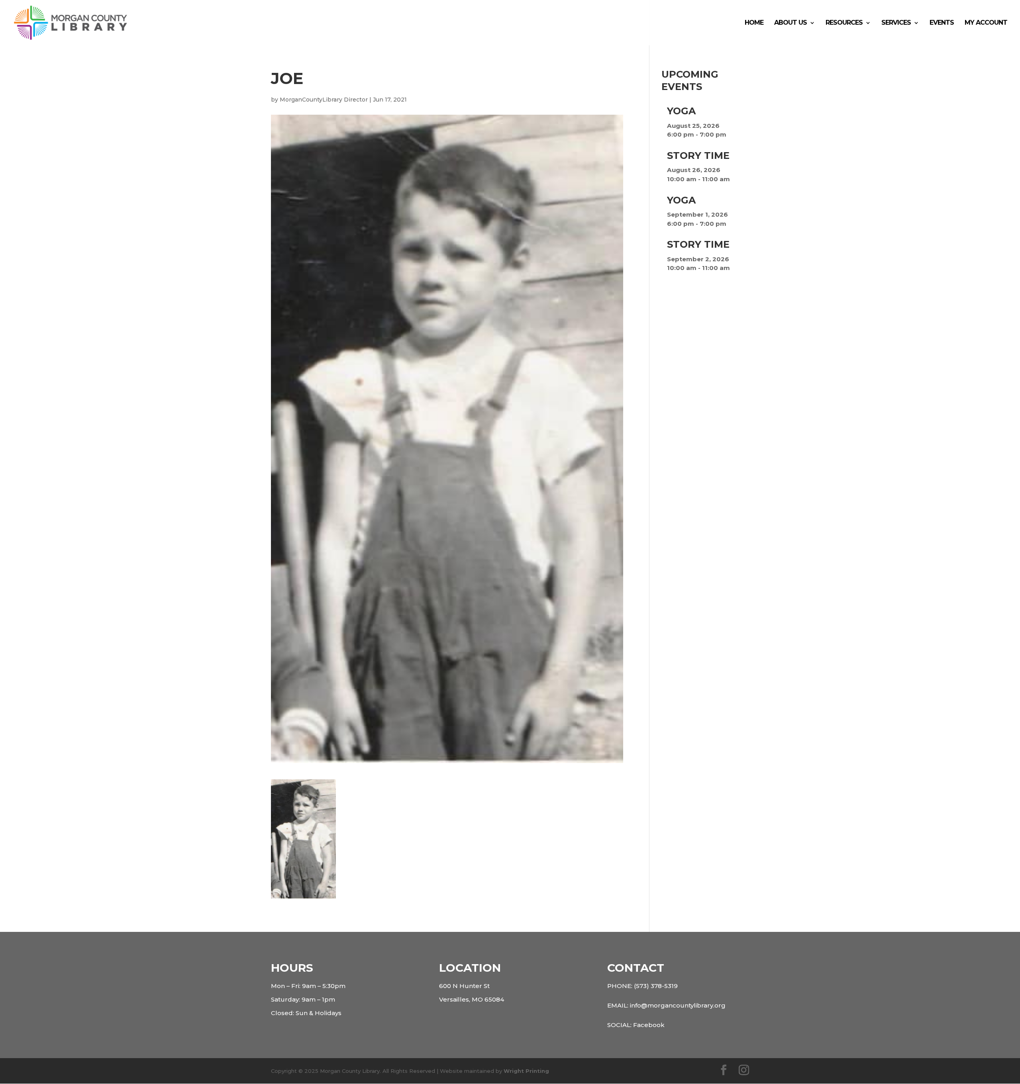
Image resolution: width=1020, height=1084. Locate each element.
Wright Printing (526, 1071)
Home (754, 23)
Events (942, 23)
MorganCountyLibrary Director (324, 99)
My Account (986, 23)
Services (896, 23)
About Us (790, 23)
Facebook (649, 1025)
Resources (844, 23)
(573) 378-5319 (656, 986)
